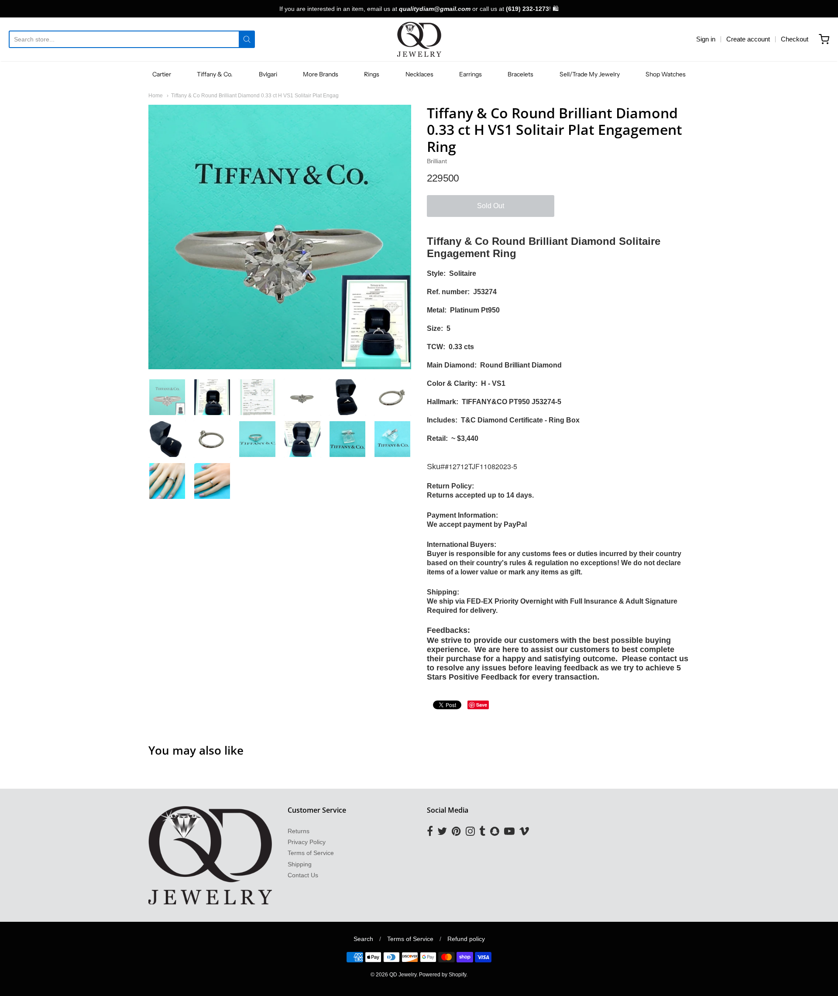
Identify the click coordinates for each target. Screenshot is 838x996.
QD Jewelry (402, 975)
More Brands (320, 74)
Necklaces (419, 74)
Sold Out (490, 206)
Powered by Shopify (442, 975)
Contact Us (303, 875)
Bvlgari (268, 74)
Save (481, 704)
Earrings (470, 74)
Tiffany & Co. (215, 74)
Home (155, 96)
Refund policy (466, 938)
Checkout (794, 39)
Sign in (705, 39)
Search (363, 938)
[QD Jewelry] (419, 39)
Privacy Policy (307, 841)
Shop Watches (666, 74)
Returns (298, 831)
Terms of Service (311, 852)
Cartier (161, 74)
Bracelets (520, 74)
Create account (748, 39)
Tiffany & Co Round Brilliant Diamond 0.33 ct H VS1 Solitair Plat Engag (255, 96)
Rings (371, 74)
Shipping (300, 864)
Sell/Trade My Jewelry (590, 74)
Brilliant (437, 161)
